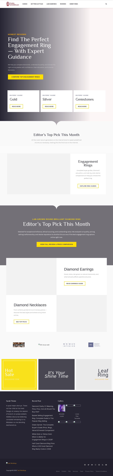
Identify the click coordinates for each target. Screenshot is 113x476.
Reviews (63, 4)
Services (75, 471)
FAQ (69, 471)
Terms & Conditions (101, 471)
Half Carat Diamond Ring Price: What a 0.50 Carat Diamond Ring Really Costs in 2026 (43, 446)
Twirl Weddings (21, 470)
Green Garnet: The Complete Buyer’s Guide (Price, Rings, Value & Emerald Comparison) (43, 427)
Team (81, 471)
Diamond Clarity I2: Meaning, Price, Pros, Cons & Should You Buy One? (43, 409)
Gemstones (74, 4)
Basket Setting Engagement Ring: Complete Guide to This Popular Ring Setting (42, 418)
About (58, 471)
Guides (24, 4)
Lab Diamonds (52, 4)
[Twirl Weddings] (12, 4)
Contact (64, 471)
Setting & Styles (37, 4)
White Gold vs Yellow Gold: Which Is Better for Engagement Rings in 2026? (42, 437)
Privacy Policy (89, 471)
